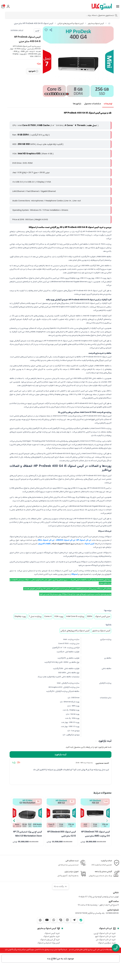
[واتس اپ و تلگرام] (60, 920)
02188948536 (112, 913)
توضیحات (108, 103)
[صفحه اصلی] (109, 23)
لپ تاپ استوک (105, 928)
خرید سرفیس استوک (107, 943)
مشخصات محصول (92, 103)
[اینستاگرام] (67, 920)
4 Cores (47, 616)
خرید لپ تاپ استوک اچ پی (105, 933)
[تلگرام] (74, 920)
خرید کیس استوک (52, 933)
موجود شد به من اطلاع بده (60, 959)
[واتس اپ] (54, 920)
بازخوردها (77, 103)
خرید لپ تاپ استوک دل (106, 939)
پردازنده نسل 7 (35, 616)
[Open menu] (117, 6)
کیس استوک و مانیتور (96, 23)
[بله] (81, 920)
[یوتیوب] (47, 920)
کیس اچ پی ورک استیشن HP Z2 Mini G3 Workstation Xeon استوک (27, 833)
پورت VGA (58, 616)
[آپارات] (40, 920)
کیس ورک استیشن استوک (48, 943)
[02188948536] (116, 948)
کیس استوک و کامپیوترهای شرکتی (70, 23)
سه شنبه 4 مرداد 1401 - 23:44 (84, 763)
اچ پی (37, 30)
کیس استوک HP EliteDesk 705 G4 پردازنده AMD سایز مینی (95, 833)
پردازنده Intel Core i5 (75, 616)
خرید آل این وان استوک (50, 939)
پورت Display (20, 616)
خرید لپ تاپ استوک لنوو (105, 936)
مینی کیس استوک (102, 616)
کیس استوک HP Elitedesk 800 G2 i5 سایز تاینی (61, 833)
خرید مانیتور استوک (51, 936)
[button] (14, 820)
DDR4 (89, 616)
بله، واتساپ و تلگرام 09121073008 (89, 913)
